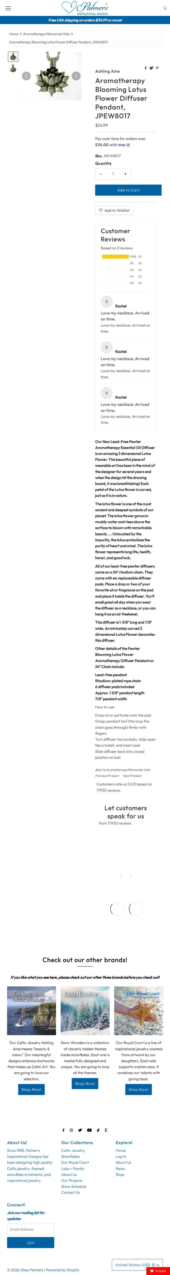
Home (13, 34)
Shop (120, 1174)
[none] (13, 57)
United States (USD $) (136, 1264)
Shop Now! (31, 1089)
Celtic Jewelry (73, 1150)
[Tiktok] (98, 1130)
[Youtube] (89, 1130)
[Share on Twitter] (151, 68)
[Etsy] (106, 1130)
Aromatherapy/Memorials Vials (46, 34)
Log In (121, 1156)
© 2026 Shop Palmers (25, 1269)
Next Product (132, 776)
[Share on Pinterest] (157, 68)
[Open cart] (165, 7)
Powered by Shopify (62, 1269)
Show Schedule (73, 1186)
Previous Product (107, 776)
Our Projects (71, 1180)
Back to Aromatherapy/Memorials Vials (122, 770)
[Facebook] (63, 1130)
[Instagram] (71, 1130)
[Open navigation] (8, 7)
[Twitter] (80, 1130)
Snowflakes (70, 1156)
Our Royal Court (75, 1162)
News (120, 1168)
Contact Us (70, 1192)
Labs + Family (72, 1168)
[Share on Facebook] (146, 68)
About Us (69, 1174)
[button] (122, 876)
